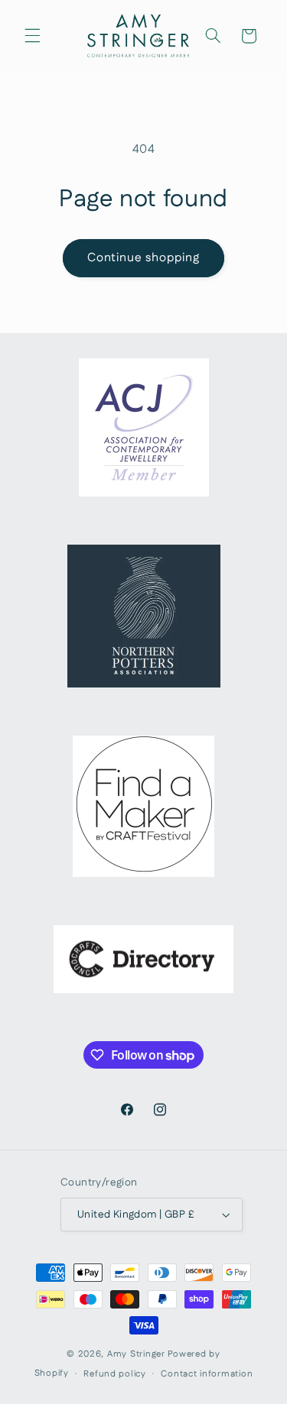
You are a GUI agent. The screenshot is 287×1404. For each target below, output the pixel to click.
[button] (32, 35)
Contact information (207, 1373)
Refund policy (114, 1373)
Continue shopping (144, 258)
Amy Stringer (136, 1353)
